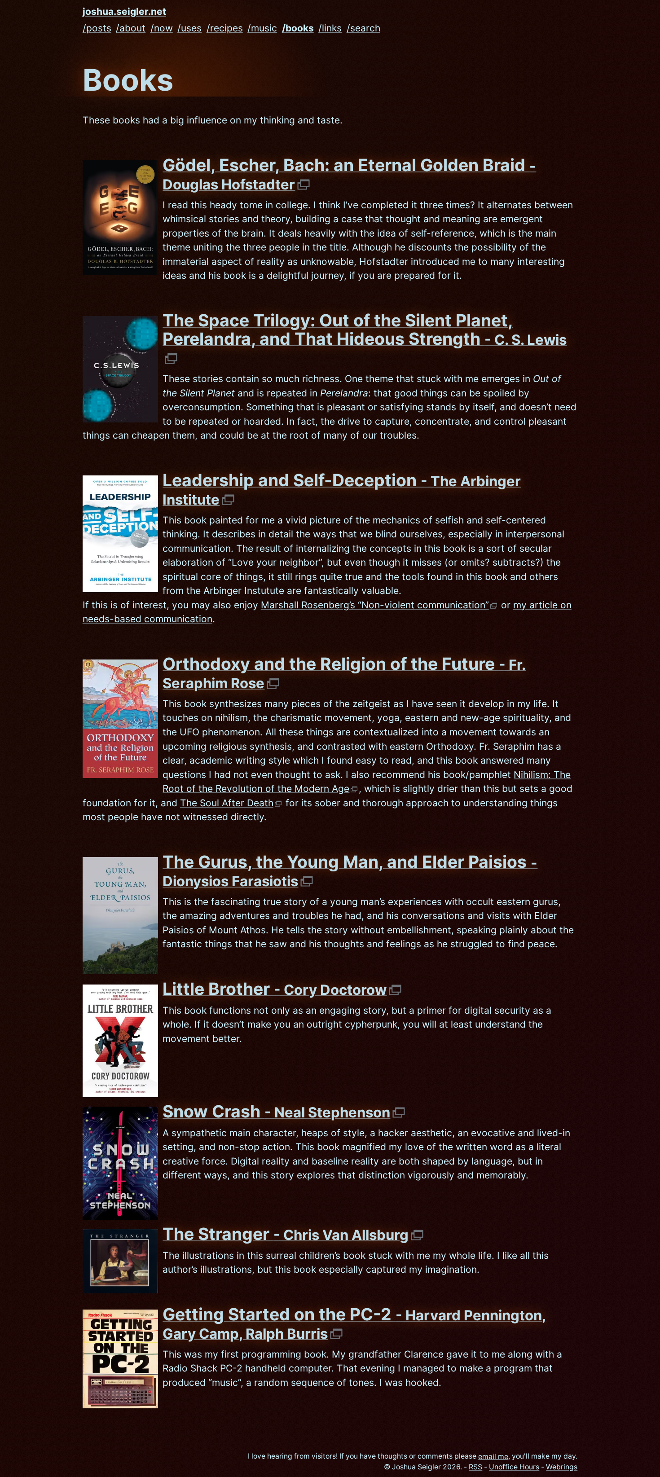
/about (130, 28)
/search (363, 28)
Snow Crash (276, 1111)
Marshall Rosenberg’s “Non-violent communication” (375, 605)
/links (330, 28)
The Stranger (286, 1234)
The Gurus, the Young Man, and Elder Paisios (350, 871)
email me (493, 1456)
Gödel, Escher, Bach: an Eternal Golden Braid (349, 174)
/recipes (225, 28)
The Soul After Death (226, 803)
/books (298, 28)
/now (161, 28)
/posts (97, 28)
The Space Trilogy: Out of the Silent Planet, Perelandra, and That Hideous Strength (365, 329)
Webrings (561, 1467)
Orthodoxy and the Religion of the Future (344, 673)
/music (262, 28)
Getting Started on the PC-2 (354, 1323)
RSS (475, 1467)
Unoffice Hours (514, 1467)
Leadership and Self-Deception (342, 489)
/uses (189, 28)
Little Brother (275, 989)
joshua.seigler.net (124, 12)
